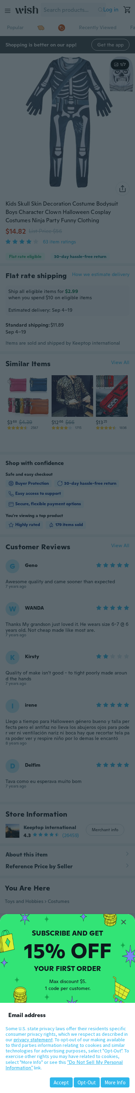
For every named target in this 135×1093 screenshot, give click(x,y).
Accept (61, 1082)
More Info (115, 1082)
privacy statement (33, 1039)
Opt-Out (87, 1082)
